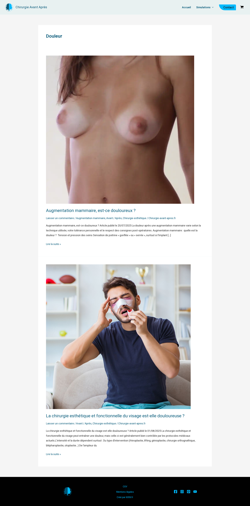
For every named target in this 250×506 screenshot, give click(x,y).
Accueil (186, 7)
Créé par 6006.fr (125, 497)
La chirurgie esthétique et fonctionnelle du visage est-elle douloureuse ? (115, 415)
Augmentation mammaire (90, 218)
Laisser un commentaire (60, 218)
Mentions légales (125, 492)
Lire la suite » (53, 244)
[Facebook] (175, 491)
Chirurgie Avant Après (31, 7)
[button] (212, 7)
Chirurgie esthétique (134, 218)
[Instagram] (182, 491)
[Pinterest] (188, 491)
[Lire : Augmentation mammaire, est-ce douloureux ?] (120, 129)
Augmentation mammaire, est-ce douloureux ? (91, 210)
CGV (125, 486)
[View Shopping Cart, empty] (242, 7)
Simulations (203, 7)
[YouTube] (195, 491)
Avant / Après (114, 218)
